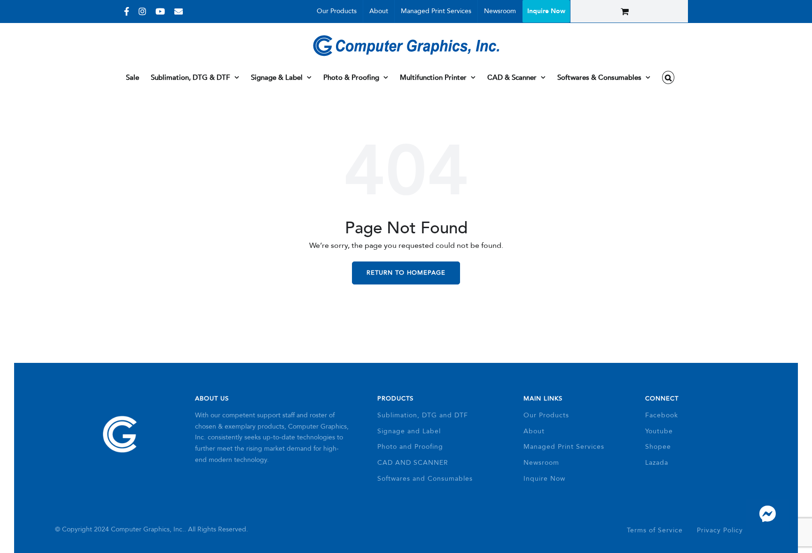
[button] (668, 77)
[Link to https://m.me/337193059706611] (767, 514)
